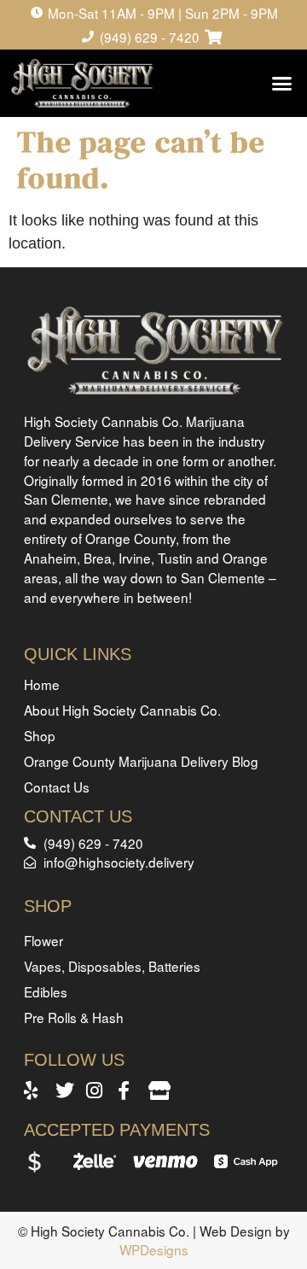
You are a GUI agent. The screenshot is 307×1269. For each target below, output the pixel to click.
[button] (282, 83)
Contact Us (57, 786)
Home (42, 684)
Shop (39, 735)
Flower (43, 940)
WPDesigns (153, 1249)
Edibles (45, 991)
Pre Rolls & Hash (74, 1017)
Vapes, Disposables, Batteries (112, 965)
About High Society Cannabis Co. (122, 709)
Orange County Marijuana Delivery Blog (141, 760)
